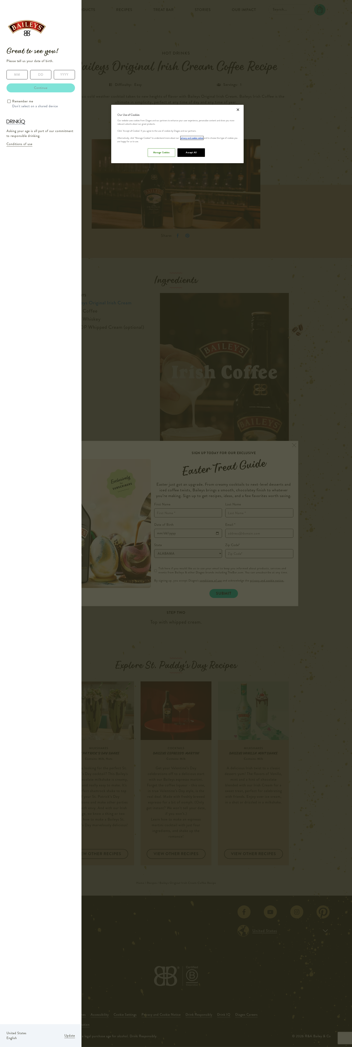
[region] (177, 134)
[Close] (237, 109)
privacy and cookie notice (192, 138)
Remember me (22, 101)
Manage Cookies (161, 152)
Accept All (191, 152)
